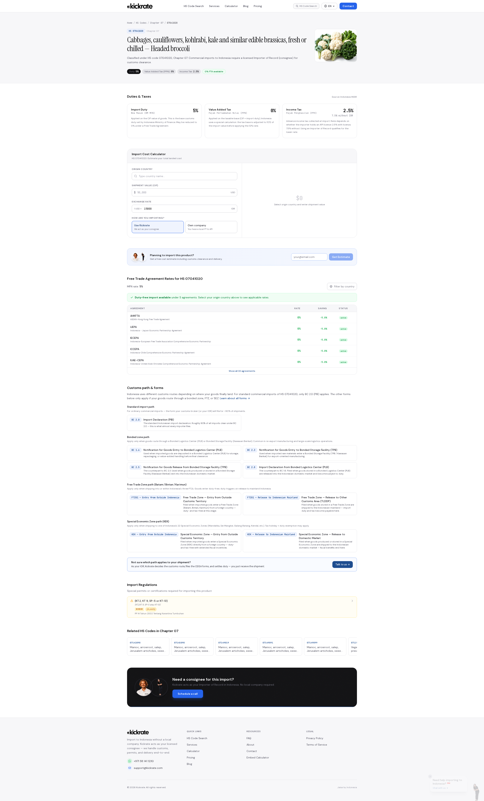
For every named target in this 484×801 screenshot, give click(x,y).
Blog (245, 6)
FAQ (249, 738)
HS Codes (141, 22)
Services (214, 6)
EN (329, 6)
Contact (348, 6)
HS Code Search (194, 6)
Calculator (231, 6)
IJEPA (133, 327)
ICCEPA (134, 349)
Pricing (258, 6)
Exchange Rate (141, 201)
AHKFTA (135, 315)
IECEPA (134, 338)
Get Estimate (341, 257)
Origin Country (142, 169)
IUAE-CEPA (137, 360)
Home (129, 22)
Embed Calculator (258, 757)
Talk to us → (342, 564)
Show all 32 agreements (242, 371)
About (250, 744)
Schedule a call (188, 693)
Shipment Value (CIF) (145, 185)
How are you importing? (148, 217)
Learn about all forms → (235, 398)
